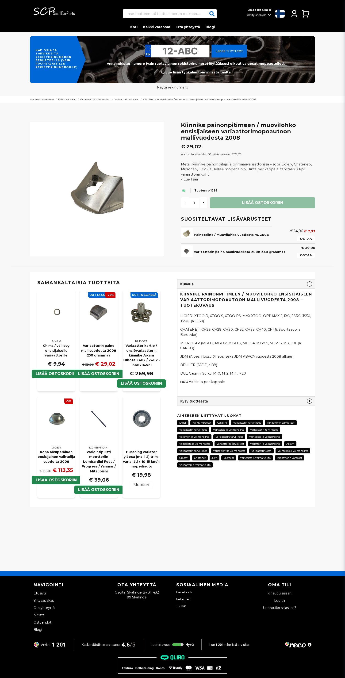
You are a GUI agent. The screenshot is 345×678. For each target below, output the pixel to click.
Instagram (183, 599)
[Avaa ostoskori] (305, 13)
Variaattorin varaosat (127, 99)
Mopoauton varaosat (42, 99)
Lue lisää (191, 179)
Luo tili (279, 600)
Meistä (39, 615)
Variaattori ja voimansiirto (95, 99)
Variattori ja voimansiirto (194, 436)
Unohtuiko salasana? (279, 608)
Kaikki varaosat (157, 27)
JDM (214, 458)
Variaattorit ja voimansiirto (229, 450)
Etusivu (40, 593)
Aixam (290, 443)
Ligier (182, 422)
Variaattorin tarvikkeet (247, 422)
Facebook (184, 592)
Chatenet (200, 458)
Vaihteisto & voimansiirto (293, 450)
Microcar (228, 458)
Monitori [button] (141, 485)
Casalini (222, 422)
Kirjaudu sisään (279, 593)
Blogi (210, 27)
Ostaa (306, 239)
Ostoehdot (42, 622)
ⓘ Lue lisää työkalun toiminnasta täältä (196, 72)
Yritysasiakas (44, 600)
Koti (134, 27)
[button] (212, 13)
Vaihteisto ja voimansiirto (228, 429)
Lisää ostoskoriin (56, 374)
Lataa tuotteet (229, 51)
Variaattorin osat (261, 450)
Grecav (183, 458)
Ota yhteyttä (188, 27)
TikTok (181, 606)
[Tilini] (294, 13)
